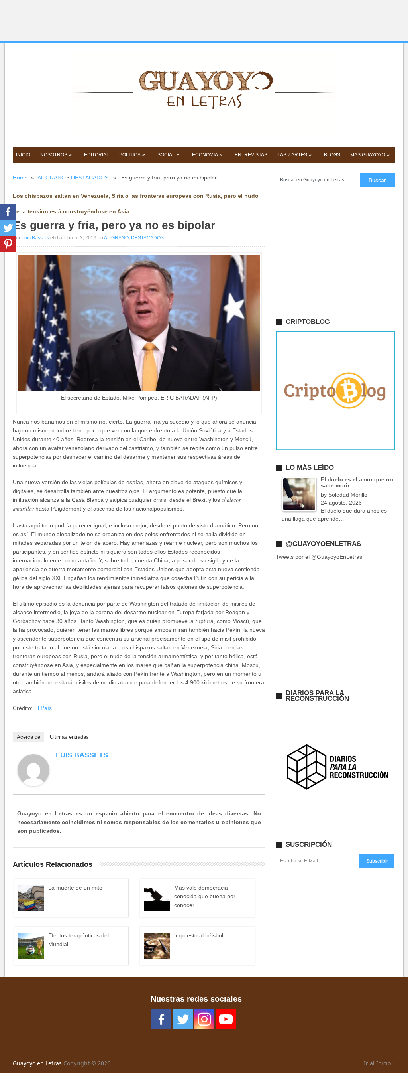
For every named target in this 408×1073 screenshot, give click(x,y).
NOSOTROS (56, 155)
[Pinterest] (8, 244)
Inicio (23, 155)
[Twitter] (8, 228)
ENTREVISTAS (251, 155)
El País (43, 708)
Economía (207, 155)
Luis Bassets (35, 238)
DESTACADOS (89, 177)
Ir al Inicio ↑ (379, 1063)
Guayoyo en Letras (37, 1063)
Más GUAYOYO (370, 155)
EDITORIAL (96, 155)
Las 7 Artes (294, 155)
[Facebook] (8, 212)
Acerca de (28, 737)
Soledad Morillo (347, 494)
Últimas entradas (69, 737)
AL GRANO (51, 177)
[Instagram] (204, 1019)
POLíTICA (132, 155)
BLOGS (332, 155)
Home (20, 177)
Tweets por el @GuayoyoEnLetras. (320, 557)
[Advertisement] (204, 21)
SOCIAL (168, 155)
